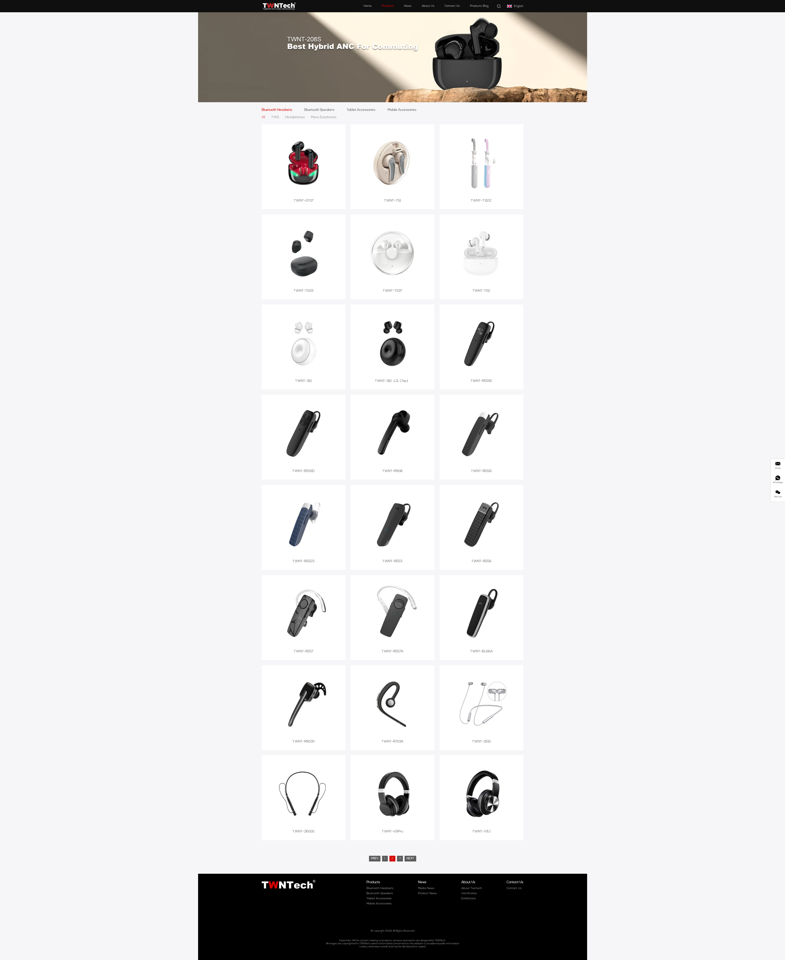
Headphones (295, 117)
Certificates (469, 893)
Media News (426, 888)
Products (388, 6)
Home (368, 6)
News (408, 6)
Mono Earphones (323, 117)
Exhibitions (468, 898)
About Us (428, 6)
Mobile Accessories (402, 110)
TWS (275, 117)
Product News (427, 893)
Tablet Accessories (361, 110)
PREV (374, 858)
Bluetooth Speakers (319, 110)
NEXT (410, 858)
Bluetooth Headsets (277, 110)
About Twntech (471, 888)
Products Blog (479, 6)
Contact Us (452, 6)
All (263, 117)
